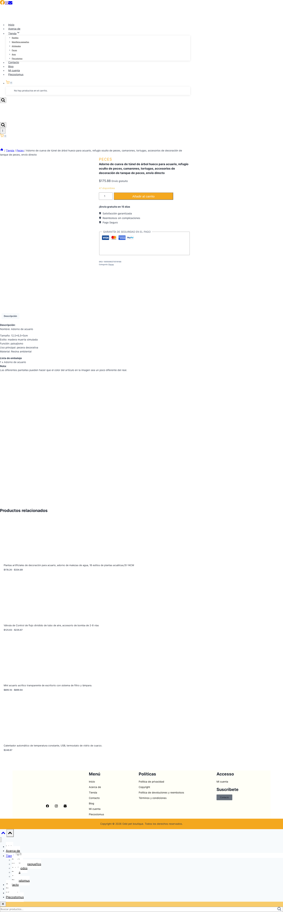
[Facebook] (2, 105)
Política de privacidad (151, 781)
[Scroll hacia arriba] (3, 834)
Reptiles (15, 38)
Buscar (280, 909)
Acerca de (14, 28)
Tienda (93, 792)
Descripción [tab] (10, 316)
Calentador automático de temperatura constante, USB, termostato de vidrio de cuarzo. (53, 745)
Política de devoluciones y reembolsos (161, 792)
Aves (14, 54)
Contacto (13, 62)
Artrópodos (16, 46)
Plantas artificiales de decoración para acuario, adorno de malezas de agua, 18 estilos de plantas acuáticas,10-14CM (69, 565)
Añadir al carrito (143, 196)
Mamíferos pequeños (20, 42)
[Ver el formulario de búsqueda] (3, 100)
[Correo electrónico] (10, 3)
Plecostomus (17, 58)
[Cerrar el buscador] (3, 904)
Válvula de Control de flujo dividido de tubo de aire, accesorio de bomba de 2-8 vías (51, 625)
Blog (10, 66)
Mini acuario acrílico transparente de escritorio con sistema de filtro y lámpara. (48, 685)
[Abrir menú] (2, 131)
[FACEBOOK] (2, 3)
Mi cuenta (14, 70)
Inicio (11, 24)
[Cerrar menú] (1, 839)
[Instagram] (6, 3)
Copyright (144, 787)
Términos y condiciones (153, 798)
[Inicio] (2, 150)
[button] (111, 792)
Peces (14, 50)
